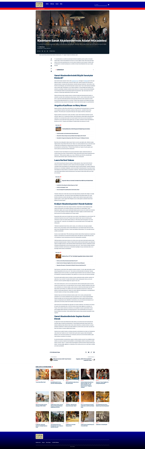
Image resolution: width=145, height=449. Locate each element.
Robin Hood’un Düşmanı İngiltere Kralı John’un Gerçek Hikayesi (71, 263)
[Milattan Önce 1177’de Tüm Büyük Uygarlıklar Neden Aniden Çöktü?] (58, 256)
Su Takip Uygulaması (41, 8)
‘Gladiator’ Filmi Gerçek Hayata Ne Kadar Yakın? (71, 405)
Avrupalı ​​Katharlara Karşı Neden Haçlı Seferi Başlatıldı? (102, 405)
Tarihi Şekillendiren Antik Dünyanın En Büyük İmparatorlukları (76, 128)
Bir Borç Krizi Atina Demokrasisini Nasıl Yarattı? (67, 260)
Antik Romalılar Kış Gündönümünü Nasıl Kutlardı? (67, 133)
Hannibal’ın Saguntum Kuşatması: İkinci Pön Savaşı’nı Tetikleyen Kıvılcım (73, 138)
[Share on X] (42, 51)
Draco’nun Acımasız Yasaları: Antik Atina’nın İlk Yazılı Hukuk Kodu (87, 406)
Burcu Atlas (42, 46)
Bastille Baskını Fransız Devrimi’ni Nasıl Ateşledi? (56, 383)
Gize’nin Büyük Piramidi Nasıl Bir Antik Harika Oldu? (68, 189)
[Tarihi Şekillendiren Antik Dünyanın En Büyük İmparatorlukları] (58, 129)
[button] (51, 68)
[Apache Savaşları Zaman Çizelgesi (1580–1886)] (42, 396)
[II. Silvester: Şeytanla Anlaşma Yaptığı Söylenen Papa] (42, 416)
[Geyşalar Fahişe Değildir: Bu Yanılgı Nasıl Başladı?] (102, 374)
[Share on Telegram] (47, 51)
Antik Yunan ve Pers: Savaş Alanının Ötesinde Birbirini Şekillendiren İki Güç (57, 406)
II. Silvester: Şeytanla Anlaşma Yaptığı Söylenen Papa (41, 426)
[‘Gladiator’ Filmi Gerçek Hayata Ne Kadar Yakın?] (72, 396)
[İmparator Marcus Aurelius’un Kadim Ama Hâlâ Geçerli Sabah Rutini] (58, 180)
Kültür (38, 37)
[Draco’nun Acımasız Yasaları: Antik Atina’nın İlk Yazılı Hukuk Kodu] (87, 396)
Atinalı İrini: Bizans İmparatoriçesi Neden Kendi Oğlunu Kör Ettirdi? (71, 135)
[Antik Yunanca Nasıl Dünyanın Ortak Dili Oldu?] (87, 416)
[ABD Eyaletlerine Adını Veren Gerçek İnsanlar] (72, 374)
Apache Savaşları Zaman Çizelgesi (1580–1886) (41, 405)
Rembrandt (86, 80)
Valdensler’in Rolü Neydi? (101, 424)
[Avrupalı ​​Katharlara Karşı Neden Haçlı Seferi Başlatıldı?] (102, 396)
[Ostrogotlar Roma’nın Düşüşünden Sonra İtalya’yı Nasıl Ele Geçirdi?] (57, 416)
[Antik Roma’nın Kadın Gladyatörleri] (72, 416)
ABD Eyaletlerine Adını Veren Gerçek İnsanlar (72, 383)
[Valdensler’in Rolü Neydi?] (102, 416)
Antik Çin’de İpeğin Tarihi (62, 187)
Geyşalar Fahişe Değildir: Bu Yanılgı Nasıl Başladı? (102, 383)
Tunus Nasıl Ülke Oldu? (41, 382)
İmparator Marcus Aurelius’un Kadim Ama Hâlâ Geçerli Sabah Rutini (77, 180)
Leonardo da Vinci (75, 80)
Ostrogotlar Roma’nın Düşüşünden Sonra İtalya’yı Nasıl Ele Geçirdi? (57, 426)
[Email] (51, 65)
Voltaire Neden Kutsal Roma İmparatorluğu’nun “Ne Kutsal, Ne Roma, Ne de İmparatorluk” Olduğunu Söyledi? (87, 385)
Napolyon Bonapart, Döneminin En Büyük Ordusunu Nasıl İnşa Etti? (71, 265)
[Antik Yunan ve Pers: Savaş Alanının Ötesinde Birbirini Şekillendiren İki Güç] (57, 396)
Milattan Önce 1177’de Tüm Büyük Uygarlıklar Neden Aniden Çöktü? (77, 256)
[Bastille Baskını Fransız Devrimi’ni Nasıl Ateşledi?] (57, 374)
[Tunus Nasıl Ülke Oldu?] (42, 374)
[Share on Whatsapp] (45, 51)
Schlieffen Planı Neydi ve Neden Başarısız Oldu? (67, 185)
